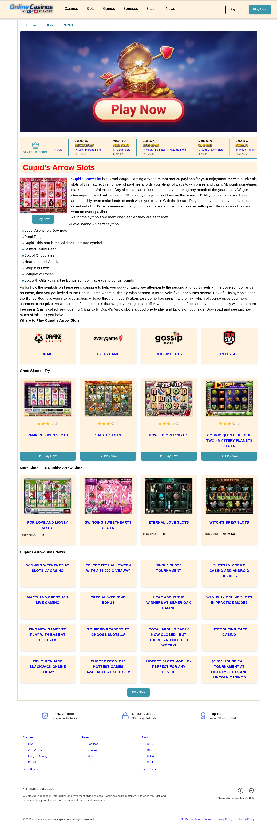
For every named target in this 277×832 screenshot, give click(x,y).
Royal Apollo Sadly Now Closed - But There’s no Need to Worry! (168, 637)
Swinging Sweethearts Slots (108, 525)
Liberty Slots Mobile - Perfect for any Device (169, 666)
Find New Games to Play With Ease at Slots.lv (48, 634)
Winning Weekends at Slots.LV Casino (47, 568)
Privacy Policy (224, 819)
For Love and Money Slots (47, 525)
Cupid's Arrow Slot (86, 179)
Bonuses (130, 8)
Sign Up (235, 9)
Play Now (259, 9)
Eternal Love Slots (168, 522)
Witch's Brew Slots (229, 522)
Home (31, 25)
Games (109, 8)
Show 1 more (150, 768)
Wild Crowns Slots (204, 149)
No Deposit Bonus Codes (196, 819)
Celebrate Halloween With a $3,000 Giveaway (108, 568)
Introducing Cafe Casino (229, 632)
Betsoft (32, 762)
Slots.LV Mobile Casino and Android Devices (229, 570)
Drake (47, 354)
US (89, 762)
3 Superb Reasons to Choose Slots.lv (108, 632)
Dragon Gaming (37, 756)
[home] (31, 15)
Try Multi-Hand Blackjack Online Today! (47, 666)
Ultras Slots (114, 149)
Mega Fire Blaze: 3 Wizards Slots (157, 149)
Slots (90, 8)
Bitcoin (151, 8)
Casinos (71, 8)
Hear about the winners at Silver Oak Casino (168, 602)
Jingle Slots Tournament (169, 568)
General (92, 749)
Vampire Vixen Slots (47, 435)
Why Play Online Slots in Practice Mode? (229, 600)
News (170, 8)
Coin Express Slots (80, 149)
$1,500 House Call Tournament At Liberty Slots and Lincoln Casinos (229, 669)
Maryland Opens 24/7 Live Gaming (48, 600)
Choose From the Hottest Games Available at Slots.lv (108, 666)
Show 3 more (31, 768)
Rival (31, 743)
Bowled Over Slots (169, 435)
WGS (150, 743)
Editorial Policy (245, 819)
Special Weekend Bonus (108, 600)
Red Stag (229, 354)
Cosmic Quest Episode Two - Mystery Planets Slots (229, 440)
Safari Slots (108, 435)
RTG (150, 749)
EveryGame (108, 354)
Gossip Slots (169, 354)
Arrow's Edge (36, 749)
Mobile (92, 756)
